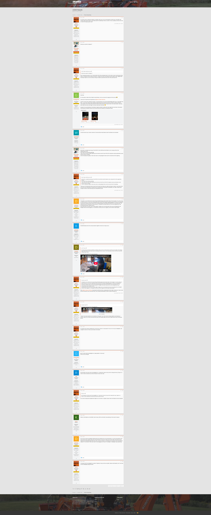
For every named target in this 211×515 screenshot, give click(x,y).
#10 (122, 245)
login (118, 499)
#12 (122, 301)
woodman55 (76, 136)
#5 (122, 130)
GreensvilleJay (76, 358)
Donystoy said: (84, 280)
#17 (122, 415)
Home (96, 499)
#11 (122, 277)
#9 (122, 223)
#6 (122, 148)
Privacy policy (128, 512)
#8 (122, 199)
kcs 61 (76, 421)
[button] (100, 2)
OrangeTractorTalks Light (77, 512)
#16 (122, 390)
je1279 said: (83, 248)
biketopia (76, 229)
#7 (122, 174)
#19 (122, 461)
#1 (122, 17)
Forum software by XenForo (82, 509)
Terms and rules (122, 512)
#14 (122, 351)
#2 (122, 42)
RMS (76, 376)
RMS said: (83, 393)
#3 (122, 68)
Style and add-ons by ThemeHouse (99, 509)
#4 (122, 93)
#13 (122, 326)
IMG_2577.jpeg (93, 121)
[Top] (136, 513)
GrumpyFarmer (76, 100)
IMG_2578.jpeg (84, 121)
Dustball (76, 251)
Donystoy (76, 205)
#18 (122, 436)
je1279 (74, 11)
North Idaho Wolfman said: (86, 71)
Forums (96, 501)
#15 (122, 370)
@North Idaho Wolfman (100, 99)
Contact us (117, 512)
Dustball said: (83, 304)
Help (132, 512)
